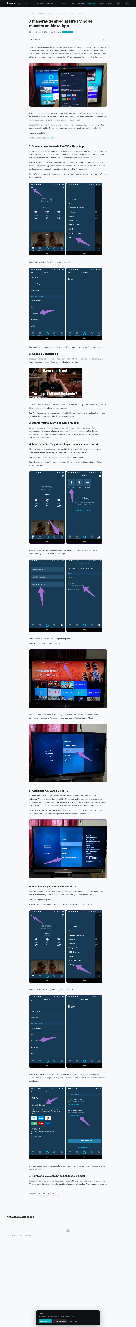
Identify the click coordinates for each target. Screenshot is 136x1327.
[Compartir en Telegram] (53, 1194)
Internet (63, 3)
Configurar (73, 1321)
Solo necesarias (60, 1321)
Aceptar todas (45, 1321)
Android (50, 3)
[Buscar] (118, 3)
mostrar (50, 138)
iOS (57, 3)
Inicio (32, 13)
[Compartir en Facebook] (44, 1194)
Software (72, 3)
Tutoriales (91, 3)
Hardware (81, 3)
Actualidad (40, 3)
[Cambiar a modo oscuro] (127, 3)
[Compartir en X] (39, 1194)
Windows (101, 3)
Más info (71, 1316)
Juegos (109, 3)
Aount (11, 3)
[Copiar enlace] (58, 1194)
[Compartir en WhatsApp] (49, 1194)
